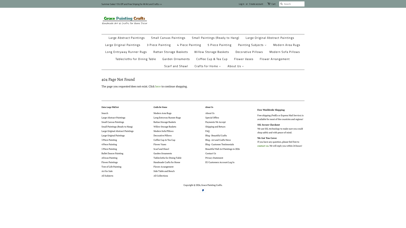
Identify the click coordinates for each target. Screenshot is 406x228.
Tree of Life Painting (111, 166)
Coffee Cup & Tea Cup (212, 59)
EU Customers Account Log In (219, 162)
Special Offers (212, 117)
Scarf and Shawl (176, 66)
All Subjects (107, 175)
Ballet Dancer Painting (112, 153)
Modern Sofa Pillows (284, 52)
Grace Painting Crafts (211, 185)
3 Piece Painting (159, 45)
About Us (235, 66)
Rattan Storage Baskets (170, 52)
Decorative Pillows (249, 52)
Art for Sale (107, 171)
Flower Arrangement (275, 59)
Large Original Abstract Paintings (270, 38)
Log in (241, 4)
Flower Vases (243, 59)
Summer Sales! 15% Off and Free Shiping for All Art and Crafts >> (132, 4)
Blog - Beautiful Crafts (216, 135)
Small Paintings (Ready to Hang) (215, 38)
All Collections (161, 175)
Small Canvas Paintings (168, 38)
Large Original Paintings (122, 45)
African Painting (109, 157)
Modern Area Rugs (286, 45)
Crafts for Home (207, 66)
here (158, 86)
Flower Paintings (110, 162)
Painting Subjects (251, 45)
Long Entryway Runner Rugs (126, 52)
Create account (256, 4)
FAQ (207, 131)
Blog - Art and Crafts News (218, 139)
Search (105, 113)
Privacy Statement (214, 157)
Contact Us (210, 153)
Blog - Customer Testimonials (219, 144)
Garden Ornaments (176, 59)
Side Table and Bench (164, 171)
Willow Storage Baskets (211, 52)
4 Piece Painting (189, 45)
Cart (273, 4)
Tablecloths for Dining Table (135, 59)
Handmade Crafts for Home (167, 162)
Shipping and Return (215, 126)
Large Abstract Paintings (127, 38)
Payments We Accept (215, 122)
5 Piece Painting (220, 45)
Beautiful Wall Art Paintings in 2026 (222, 148)
